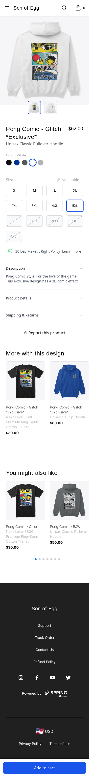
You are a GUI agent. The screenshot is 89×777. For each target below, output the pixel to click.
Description (15, 268)
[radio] (14, 190)
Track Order (44, 637)
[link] (25, 381)
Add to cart (44, 768)
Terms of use (59, 743)
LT (14, 221)
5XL (75, 205)
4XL (55, 205)
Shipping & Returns (22, 315)
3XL (34, 205)
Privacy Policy (30, 743)
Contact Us (45, 650)
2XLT (55, 221)
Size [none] (9, 180)
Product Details (18, 298)
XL (75, 190)
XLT (34, 221)
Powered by (32, 693)
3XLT (75, 221)
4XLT (14, 236)
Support (44, 625)
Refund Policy (44, 662)
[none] (67, 179)
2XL (14, 205)
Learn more (71, 251)
